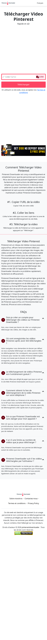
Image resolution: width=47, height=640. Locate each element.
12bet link (6, 541)
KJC (10, 581)
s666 (35, 581)
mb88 (44, 604)
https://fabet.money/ (10, 615)
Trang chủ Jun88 (17, 612)
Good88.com (6, 610)
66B (3, 483)
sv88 (10, 486)
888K (7, 633)
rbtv (43, 591)
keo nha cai (17, 599)
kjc (44, 578)
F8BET (40, 562)
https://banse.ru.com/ (22, 581)
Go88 (9, 617)
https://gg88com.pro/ (35, 620)
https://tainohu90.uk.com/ (36, 557)
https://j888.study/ (26, 604)
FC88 (40, 623)
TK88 (20, 607)
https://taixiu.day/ (32, 549)
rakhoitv (40, 541)
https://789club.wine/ (14, 549)
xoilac (26, 599)
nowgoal (9, 560)
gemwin (42, 486)
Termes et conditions (17, 503)
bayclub (24, 628)
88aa (11, 636)
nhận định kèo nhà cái (26, 597)
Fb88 (27, 586)
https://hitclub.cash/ (14, 547)
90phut (32, 576)
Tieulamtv (22, 589)
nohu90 (41, 615)
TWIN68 (28, 594)
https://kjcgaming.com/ (10, 583)
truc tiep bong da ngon (36, 602)
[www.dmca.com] (23, 533)
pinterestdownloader (30, 527)
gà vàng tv (15, 633)
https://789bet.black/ (14, 586)
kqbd (39, 560)
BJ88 (9, 483)
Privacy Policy (33, 503)
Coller (41, 77)
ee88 (19, 565)
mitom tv (31, 541)
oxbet (39, 586)
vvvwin (4, 486)
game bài (32, 623)
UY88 (38, 604)
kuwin (2, 617)
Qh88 (8, 594)
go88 (39, 597)
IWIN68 (17, 610)
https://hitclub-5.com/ (30, 625)
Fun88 (22, 570)
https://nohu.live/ (32, 547)
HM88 (9, 570)
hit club (16, 628)
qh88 (24, 562)
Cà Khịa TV (34, 483)
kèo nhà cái (11, 557)
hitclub (17, 486)
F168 (16, 560)
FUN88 (30, 578)
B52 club (34, 633)
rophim (14, 488)
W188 (25, 565)
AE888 (14, 604)
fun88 (41, 555)
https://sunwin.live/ (9, 589)
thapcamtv (22, 576)
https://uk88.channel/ (11, 573)
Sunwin (24, 617)
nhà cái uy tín (27, 583)
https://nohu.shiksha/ (11, 562)
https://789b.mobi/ (20, 483)
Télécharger (23, 84)
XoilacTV (21, 602)
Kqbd (42, 568)
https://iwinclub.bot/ (38, 552)
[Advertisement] (23, 49)
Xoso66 (20, 568)
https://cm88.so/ (28, 610)
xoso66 (34, 555)
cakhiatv (35, 568)
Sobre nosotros (16, 498)
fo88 (44, 617)
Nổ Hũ (39, 576)
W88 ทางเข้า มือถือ (14, 631)
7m (31, 599)
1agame (4, 568)
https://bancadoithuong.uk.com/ (14, 552)
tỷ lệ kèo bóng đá (10, 555)
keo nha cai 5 (17, 594)
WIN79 (18, 623)
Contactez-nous (31, 498)
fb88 (42, 483)
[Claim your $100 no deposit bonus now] (23, 149)
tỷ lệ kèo (32, 560)
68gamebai (30, 488)
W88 (24, 578)
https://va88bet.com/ (10, 625)
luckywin (36, 594)
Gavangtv (20, 620)
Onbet (34, 636)
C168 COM (32, 562)
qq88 (6, 576)
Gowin (20, 557)
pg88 (21, 488)
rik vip (32, 607)
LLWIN (4, 620)
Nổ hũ (39, 607)
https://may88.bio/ (28, 615)
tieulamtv (25, 633)
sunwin (40, 565)
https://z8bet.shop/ (36, 573)
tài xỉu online (24, 555)
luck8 (42, 633)
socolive (22, 541)
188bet (29, 570)
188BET (38, 578)
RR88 (16, 570)
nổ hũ (34, 631)
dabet (36, 570)
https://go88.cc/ (31, 544)
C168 (24, 573)
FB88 (28, 612)
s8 (2, 633)
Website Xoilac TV (22, 636)
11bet (32, 586)
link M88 (32, 628)
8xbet (13, 607)
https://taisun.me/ (15, 544)
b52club (23, 560)
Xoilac (14, 541)
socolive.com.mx (8, 597)
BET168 (33, 565)
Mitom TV (6, 604)
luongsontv (5, 578)
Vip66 (27, 568)
